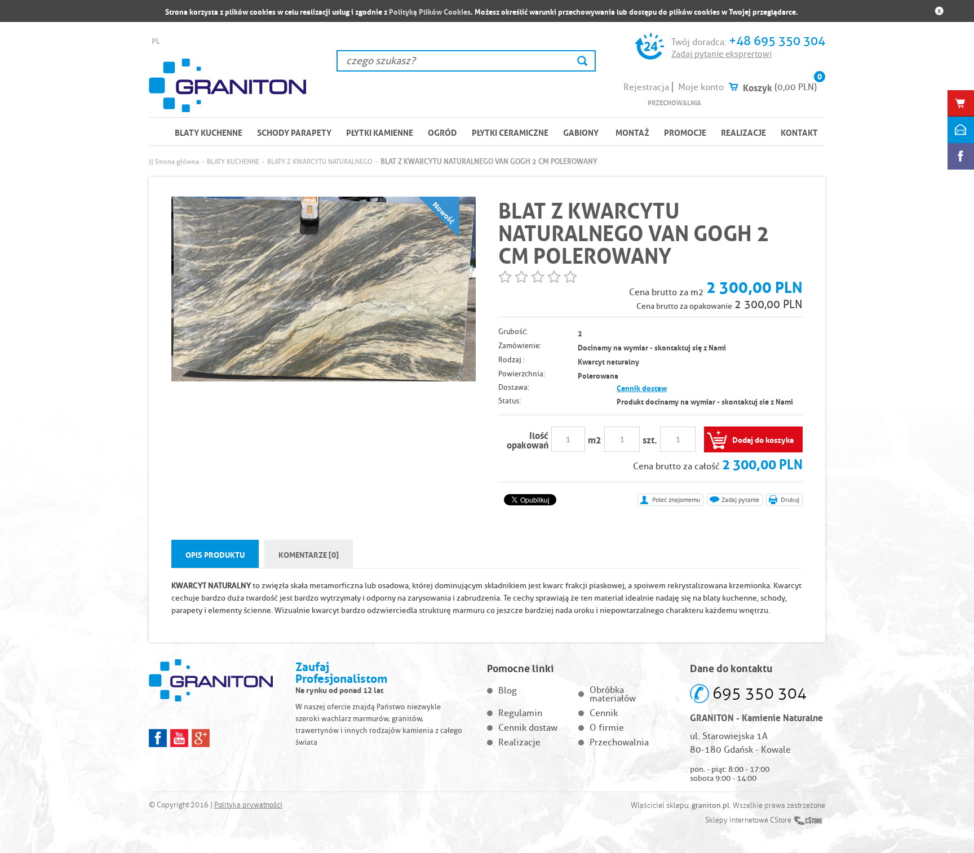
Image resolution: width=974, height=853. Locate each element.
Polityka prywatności (248, 805)
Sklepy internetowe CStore (748, 820)
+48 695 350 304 (777, 40)
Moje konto (701, 87)
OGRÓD (442, 132)
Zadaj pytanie (740, 500)
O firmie (607, 727)
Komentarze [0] (308, 554)
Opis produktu (215, 554)
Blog (507, 690)
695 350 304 (759, 693)
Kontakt (799, 132)
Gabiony (581, 132)
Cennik (604, 713)
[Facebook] (158, 738)
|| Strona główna (174, 161)
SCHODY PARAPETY (294, 132)
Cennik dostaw (642, 387)
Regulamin (520, 713)
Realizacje (743, 132)
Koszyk (757, 86)
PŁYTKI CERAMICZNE (510, 132)
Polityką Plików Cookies (430, 11)
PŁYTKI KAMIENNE (379, 132)
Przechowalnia (674, 102)
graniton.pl (710, 805)
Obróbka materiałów (613, 694)
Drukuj (790, 500)
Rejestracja (646, 87)
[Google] (201, 738)
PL (156, 40)
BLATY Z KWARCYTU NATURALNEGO (320, 161)
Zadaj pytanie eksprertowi (721, 54)
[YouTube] (179, 738)
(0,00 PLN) (795, 87)
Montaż (632, 132)
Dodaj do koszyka (763, 439)
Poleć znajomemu (676, 500)
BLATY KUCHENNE (208, 132)
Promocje (685, 132)
